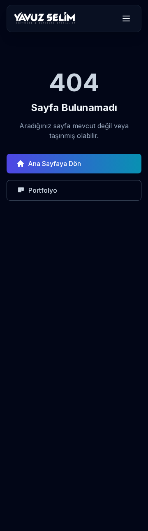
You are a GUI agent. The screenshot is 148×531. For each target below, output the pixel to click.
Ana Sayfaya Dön (54, 163)
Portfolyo (42, 190)
